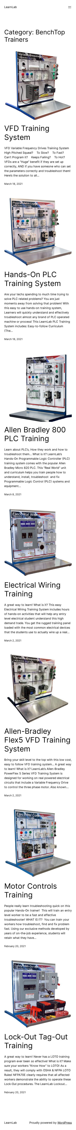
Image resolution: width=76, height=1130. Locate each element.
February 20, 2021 (15, 946)
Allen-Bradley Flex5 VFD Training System (37, 740)
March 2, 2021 (12, 640)
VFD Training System (26, 132)
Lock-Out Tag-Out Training (36, 1041)
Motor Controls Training (30, 890)
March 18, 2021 (13, 183)
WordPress (64, 1122)
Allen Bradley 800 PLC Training (35, 434)
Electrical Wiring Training (32, 589)
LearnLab (10, 7)
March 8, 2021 (12, 494)
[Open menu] (70, 7)
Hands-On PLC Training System (32, 279)
